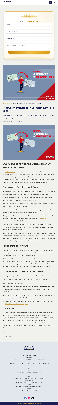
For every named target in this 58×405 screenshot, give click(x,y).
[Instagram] (29, 398)
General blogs (7, 336)
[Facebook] (25, 398)
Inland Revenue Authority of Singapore (16, 304)
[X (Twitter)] (32, 398)
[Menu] (54, 2)
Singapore (9, 103)
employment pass (10, 172)
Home (4, 103)
